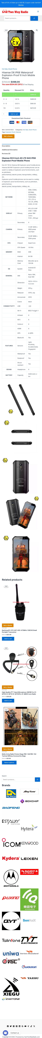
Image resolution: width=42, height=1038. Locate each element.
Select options (9, 762)
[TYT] (29, 940)
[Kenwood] (29, 843)
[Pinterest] (16, 1026)
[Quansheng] (29, 899)
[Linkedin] (19, 1026)
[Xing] (28, 1026)
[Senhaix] (29, 921)
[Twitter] (11, 1026)
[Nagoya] (29, 872)
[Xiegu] (11, 986)
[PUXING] (11, 897)
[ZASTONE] (11, 999)
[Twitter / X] (34, 1026)
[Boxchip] (29, 801)
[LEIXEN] (29, 858)
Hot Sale (5, 69)
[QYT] (11, 921)
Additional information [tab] (9, 150)
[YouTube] (25, 1026)
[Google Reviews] (22, 1026)
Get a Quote (8, 136)
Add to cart (14, 114)
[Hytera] (29, 828)
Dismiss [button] (21, 5)
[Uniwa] (11, 953)
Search (4, 776)
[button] (37, 30)
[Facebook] (8, 1026)
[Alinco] (11, 793)
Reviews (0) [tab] (6, 153)
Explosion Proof (10, 132)
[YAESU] (29, 978)
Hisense (18, 132)
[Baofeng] (11, 808)
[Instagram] (14, 1026)
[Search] (34, 18)
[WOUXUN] (29, 967)
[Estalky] (11, 821)
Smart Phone (12, 69)
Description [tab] (6, 146)
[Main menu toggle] (38, 11)
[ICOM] (11, 842)
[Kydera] (11, 858)
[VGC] (11, 961)
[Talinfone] (11, 940)
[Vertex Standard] (29, 952)
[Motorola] (11, 878)
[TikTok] (31, 1026)
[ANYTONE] (29, 791)
